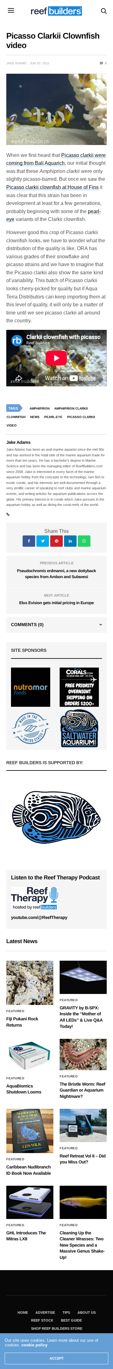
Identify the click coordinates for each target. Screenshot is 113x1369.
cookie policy (34, 1345)
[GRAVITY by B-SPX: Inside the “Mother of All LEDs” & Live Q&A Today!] (83, 977)
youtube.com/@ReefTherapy (39, 917)
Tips (66, 1312)
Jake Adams (16, 63)
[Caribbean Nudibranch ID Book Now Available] (29, 1131)
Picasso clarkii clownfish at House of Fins (52, 187)
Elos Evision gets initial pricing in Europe (56, 602)
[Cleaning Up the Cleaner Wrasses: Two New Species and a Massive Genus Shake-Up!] (83, 1202)
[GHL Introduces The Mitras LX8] (29, 1202)
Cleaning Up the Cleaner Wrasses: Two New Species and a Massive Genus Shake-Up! (82, 1245)
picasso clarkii (81, 417)
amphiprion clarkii (71, 408)
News (35, 417)
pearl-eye (53, 417)
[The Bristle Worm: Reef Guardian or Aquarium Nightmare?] (83, 1054)
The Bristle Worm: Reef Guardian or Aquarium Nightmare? (82, 1090)
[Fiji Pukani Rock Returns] (29, 983)
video (12, 425)
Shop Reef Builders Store (56, 1328)
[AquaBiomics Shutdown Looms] (29, 1055)
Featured (15, 1011)
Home (23, 1312)
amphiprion (40, 408)
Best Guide (71, 1320)
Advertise (45, 1312)
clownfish (16, 417)
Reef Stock (42, 1320)
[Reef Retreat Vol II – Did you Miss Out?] (83, 1125)
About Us (87, 1312)
